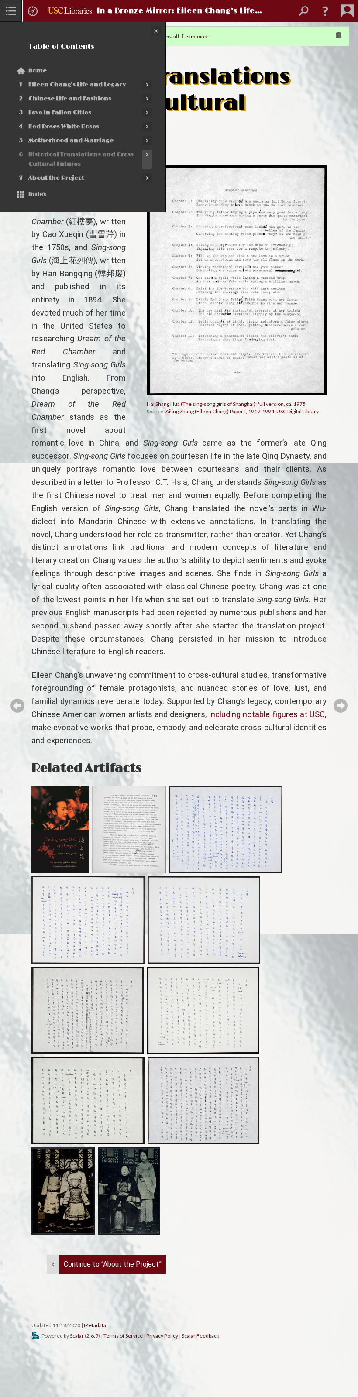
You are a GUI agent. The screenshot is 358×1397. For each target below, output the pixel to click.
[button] (325, 11)
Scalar (77, 1335)
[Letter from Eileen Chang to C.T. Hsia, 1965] (225, 829)
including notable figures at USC (267, 714)
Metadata (95, 1325)
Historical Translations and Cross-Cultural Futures (82, 159)
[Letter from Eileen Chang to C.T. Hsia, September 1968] (87, 1010)
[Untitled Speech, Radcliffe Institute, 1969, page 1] (129, 829)
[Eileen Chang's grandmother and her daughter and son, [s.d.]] (63, 1191)
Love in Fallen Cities (59, 112)
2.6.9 (92, 1335)
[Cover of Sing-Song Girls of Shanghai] (60, 829)
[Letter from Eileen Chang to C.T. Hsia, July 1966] (204, 920)
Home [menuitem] (37, 70)
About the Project (56, 178)
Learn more (195, 36)
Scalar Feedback (200, 1335)
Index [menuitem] (37, 194)
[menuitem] (11, 11)
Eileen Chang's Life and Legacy (77, 84)
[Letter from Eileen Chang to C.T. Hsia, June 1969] (88, 1100)
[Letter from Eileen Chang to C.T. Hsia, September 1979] (203, 1100)
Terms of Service (123, 1335)
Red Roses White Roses (63, 126)
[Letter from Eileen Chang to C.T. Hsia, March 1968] (203, 1010)
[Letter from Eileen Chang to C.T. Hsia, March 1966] (88, 920)
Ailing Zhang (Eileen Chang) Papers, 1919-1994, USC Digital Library (242, 411)
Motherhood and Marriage (71, 140)
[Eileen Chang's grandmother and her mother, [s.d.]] (129, 1191)
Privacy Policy (162, 1335)
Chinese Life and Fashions (69, 98)
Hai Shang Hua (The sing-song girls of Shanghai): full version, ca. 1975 (226, 404)
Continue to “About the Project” (113, 1264)
